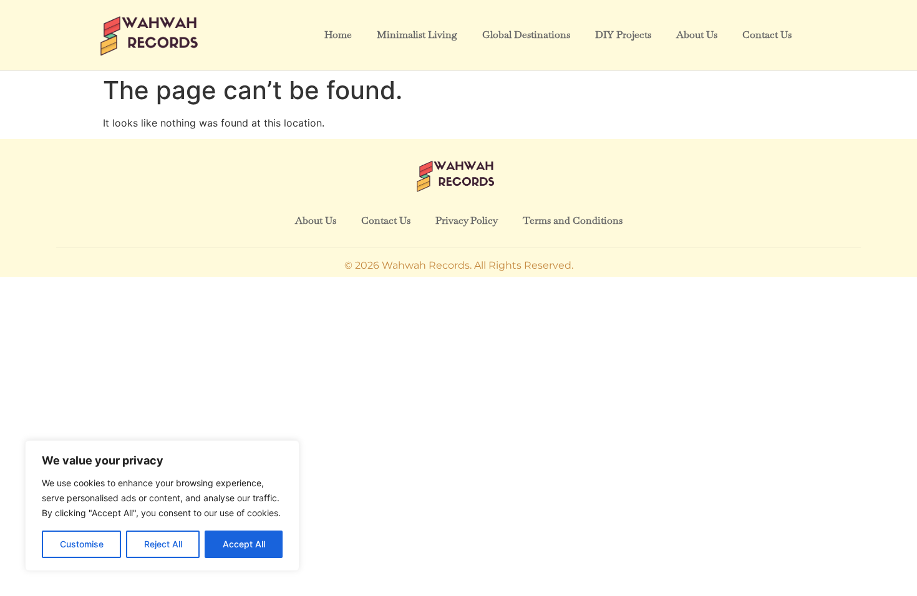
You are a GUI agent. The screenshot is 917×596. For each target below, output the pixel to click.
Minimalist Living (417, 34)
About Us (696, 34)
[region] (162, 505)
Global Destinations (526, 34)
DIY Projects (623, 34)
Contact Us (767, 34)
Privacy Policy (466, 220)
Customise (82, 544)
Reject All (163, 544)
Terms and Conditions (573, 220)
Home (338, 34)
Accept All (244, 544)
